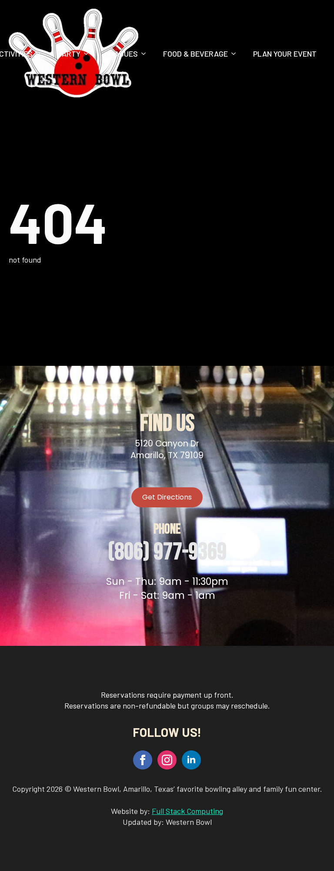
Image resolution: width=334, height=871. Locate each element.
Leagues (122, 53)
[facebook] (142, 760)
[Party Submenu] (88, 53)
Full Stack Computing (187, 811)
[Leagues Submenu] (146, 53)
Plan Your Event (285, 53)
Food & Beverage (195, 53)
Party (69, 53)
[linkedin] (191, 760)
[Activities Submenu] (41, 53)
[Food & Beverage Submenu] (236, 53)
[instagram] (167, 760)
